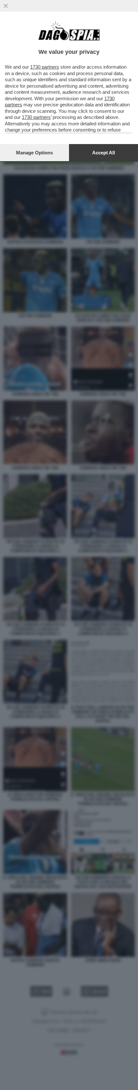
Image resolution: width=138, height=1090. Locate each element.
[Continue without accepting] (6, 6)
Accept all (103, 152)
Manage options (34, 152)
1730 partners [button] (44, 67)
